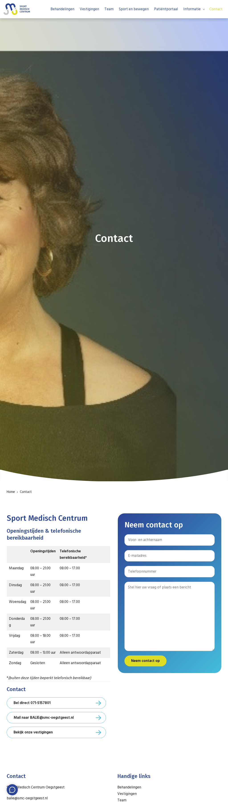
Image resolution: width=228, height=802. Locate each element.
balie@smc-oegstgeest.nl (27, 798)
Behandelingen (62, 9)
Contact (215, 9)
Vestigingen (89, 9)
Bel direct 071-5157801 (32, 703)
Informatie (192, 9)
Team (109, 9)
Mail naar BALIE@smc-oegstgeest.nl (44, 717)
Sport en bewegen (134, 9)
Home (11, 492)
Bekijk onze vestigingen (33, 732)
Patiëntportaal (166, 9)
